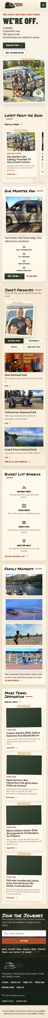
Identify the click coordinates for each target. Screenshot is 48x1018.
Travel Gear (39, 982)
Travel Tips (27, 982)
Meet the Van (13, 276)
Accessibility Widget (35, 1014)
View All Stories (12, 124)
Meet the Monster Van (15, 53)
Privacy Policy (8, 1001)
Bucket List (16, 982)
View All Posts (11, 702)
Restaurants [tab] (34, 341)
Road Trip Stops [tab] (33, 347)
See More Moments (12, 681)
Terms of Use (21, 1001)
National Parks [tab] (14, 341)
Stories (5, 982)
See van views (31, 276)
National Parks (8, 987)
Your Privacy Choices (24, 1011)
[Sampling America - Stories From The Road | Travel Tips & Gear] (14, 5)
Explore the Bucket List (15, 557)
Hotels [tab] (14, 347)
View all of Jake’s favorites (16, 462)
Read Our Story (12, 45)
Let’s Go (24, 941)
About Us (20, 987)
